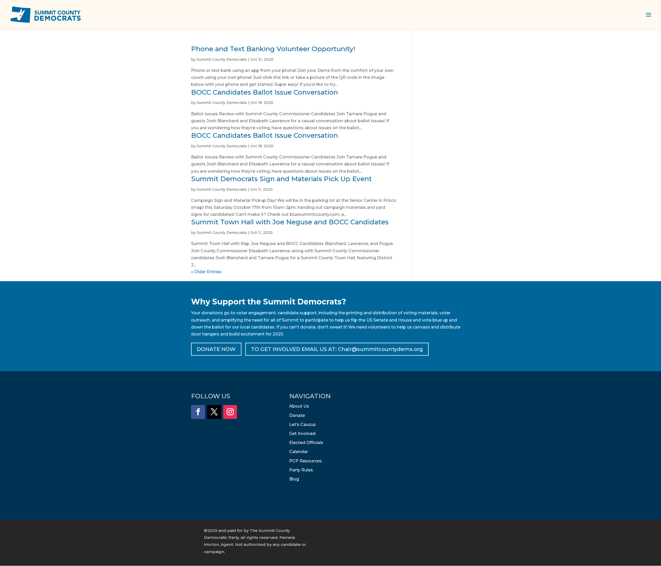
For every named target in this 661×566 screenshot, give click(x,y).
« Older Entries (206, 271)
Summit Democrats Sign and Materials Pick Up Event (281, 179)
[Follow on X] (214, 412)
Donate (297, 415)
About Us (299, 406)
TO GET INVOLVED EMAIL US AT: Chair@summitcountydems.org (337, 349)
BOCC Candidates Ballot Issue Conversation (264, 92)
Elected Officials (306, 442)
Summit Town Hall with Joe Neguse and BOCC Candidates (290, 222)
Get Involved (302, 433)
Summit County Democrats (222, 59)
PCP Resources (305, 460)
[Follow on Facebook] (198, 412)
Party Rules (301, 470)
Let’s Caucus (302, 424)
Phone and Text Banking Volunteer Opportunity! (273, 49)
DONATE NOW (216, 349)
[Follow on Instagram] (230, 412)
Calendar (298, 451)
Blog (294, 479)
